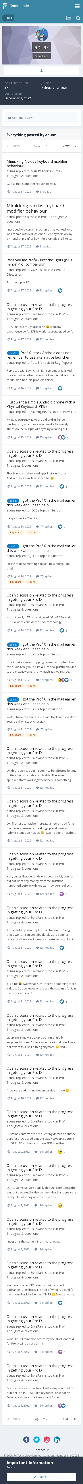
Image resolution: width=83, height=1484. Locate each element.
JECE (34, 510)
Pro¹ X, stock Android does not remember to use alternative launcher (39, 355)
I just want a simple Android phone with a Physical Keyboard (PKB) (41, 404)
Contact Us (42, 1450)
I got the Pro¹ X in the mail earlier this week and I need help (41, 502)
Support (57, 510)
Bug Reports (64, 362)
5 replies (45, 191)
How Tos (69, 411)
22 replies (46, 290)
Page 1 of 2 (41, 146)
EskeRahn (37, 314)
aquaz (11, 171)
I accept (43, 1477)
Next (66, 146)
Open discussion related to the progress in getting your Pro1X (40, 306)
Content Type (21, 118)
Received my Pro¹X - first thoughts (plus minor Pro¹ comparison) (39, 262)
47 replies (46, 526)
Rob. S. (35, 362)
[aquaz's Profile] (41, 70)
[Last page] (75, 146)
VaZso (35, 270)
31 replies (46, 388)
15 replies (46, 437)
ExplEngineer (40, 411)
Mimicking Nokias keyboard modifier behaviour (37, 163)
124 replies (46, 339)
